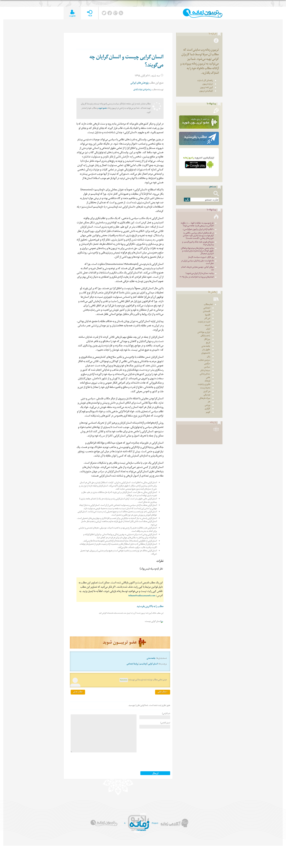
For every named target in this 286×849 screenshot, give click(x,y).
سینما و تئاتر (205, 370)
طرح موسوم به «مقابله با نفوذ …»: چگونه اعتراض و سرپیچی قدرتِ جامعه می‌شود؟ (197, 224)
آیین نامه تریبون (206, 87)
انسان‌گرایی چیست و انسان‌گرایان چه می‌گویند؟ (126, 62)
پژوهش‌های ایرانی (139, 83)
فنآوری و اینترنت (204, 384)
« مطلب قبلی (162, 692)
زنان (208, 357)
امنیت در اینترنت (204, 322)
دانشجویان (205, 353)
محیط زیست (205, 388)
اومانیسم (143, 664)
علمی (208, 377)
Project (155, 823)
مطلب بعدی (77, 692)
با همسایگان (205, 336)
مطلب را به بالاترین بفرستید (150, 607)
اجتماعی (206, 308)
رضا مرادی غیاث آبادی (142, 89)
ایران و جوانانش (203, 332)
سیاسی (207, 367)
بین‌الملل (207, 339)
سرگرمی (207, 364)
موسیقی (207, 395)
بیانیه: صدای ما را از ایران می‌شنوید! (200, 273)
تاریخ (208, 343)
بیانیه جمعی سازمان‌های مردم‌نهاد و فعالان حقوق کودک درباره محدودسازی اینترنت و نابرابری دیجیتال (197, 251)
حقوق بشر (206, 350)
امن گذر (207, 318)
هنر (209, 402)
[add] (72, 13)
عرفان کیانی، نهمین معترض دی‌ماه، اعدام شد (197, 268)
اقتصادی (206, 311)
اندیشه (207, 325)
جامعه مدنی (151, 658)
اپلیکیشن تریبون (206, 91)
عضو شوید (102, 108)
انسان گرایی (153, 664)
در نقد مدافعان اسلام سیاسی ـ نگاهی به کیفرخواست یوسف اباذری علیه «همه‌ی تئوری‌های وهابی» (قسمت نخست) (198, 236)
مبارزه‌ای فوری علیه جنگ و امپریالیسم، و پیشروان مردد (198, 243)
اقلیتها (207, 315)
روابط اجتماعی (132, 664)
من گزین (206, 391)
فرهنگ (207, 381)
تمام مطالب (208, 304)
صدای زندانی (205, 374)
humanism (123, 680)
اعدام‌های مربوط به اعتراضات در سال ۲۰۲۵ (197, 277)
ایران (208, 329)
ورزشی (207, 405)
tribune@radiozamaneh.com (141, 596)
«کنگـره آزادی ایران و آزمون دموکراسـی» (198, 229)
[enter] (89, 13)
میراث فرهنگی (204, 398)
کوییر (208, 412)
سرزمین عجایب (204, 360)
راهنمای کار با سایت (205, 81)
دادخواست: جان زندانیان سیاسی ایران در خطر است (197, 262)
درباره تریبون (207, 84)
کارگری (207, 409)
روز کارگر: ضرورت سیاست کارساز (201, 257)
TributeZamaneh (202, 13)
